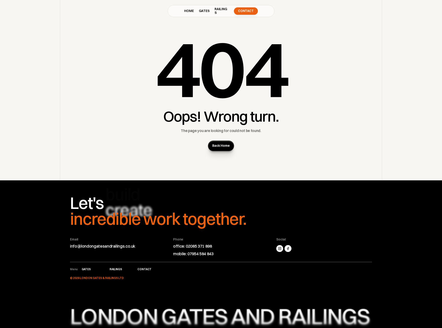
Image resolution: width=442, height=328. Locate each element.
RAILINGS (221, 11)
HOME (189, 11)
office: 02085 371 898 (192, 246)
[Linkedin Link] (288, 248)
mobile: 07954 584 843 (193, 253)
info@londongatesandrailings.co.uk (102, 246)
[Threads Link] (279, 248)
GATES (204, 11)
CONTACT (144, 269)
